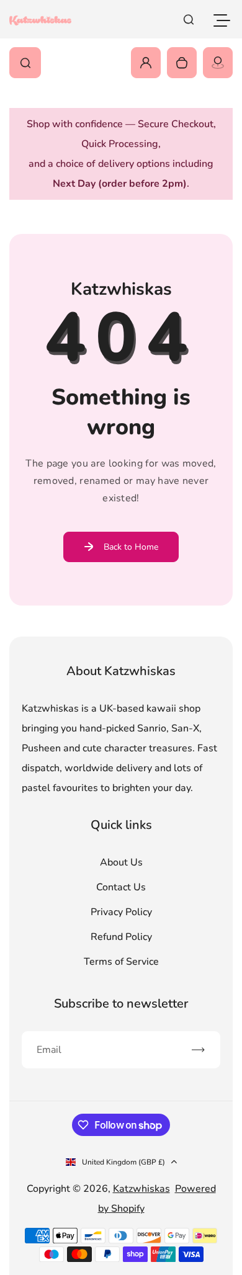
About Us (121, 862)
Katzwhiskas (141, 1189)
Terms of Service (121, 962)
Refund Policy (121, 937)
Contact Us (121, 887)
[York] (218, 62)
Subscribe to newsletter (121, 1003)
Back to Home (131, 547)
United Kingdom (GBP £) (123, 1162)
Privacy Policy (121, 912)
